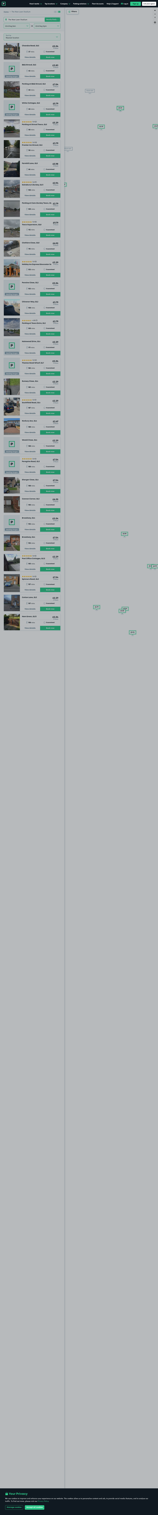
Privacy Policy (43, 1501)
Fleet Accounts (98, 3)
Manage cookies (14, 1507)
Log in (126, 3)
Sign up (135, 3)
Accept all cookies (34, 1507)
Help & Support (113, 3)
